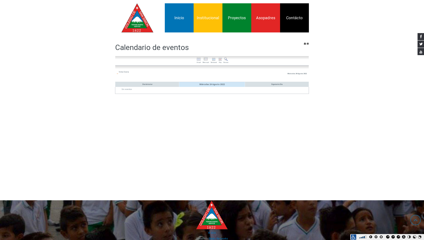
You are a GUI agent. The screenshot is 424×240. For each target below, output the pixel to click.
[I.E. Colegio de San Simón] (137, 17)
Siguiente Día (277, 84)
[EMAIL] (308, 44)
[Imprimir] (305, 44)
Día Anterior (147, 84)
